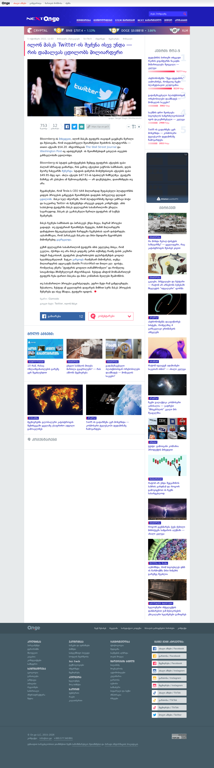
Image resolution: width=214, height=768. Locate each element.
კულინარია (115, 676)
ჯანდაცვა (31, 680)
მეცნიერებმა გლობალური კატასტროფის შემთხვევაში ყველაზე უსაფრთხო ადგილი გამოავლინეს (56, 408)
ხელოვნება (74, 681)
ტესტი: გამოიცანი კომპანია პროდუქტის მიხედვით (167, 434)
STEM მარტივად (125, 20)
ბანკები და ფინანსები (79, 645)
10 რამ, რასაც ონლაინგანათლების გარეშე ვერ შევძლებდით (47, 356)
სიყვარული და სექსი (120, 691)
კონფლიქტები (34, 660)
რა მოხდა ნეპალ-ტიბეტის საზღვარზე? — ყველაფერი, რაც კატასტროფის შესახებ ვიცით (167, 231)
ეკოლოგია (32, 672)
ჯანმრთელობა (120, 641)
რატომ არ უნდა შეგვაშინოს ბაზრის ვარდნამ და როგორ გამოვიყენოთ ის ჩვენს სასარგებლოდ (167, 475)
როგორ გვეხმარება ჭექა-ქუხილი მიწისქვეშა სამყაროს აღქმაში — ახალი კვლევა (167, 517)
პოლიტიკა (34, 641)
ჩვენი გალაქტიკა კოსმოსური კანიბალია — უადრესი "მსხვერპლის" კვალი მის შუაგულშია (167, 394)
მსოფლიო (32, 653)
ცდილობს (46, 199)
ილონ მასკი (70, 303)
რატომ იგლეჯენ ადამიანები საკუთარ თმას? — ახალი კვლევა (167, 354)
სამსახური (115, 687)
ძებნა (68, 3)
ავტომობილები (117, 672)
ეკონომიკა (76, 641)
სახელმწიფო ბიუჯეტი (79, 653)
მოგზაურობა (116, 668)
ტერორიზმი (33, 649)
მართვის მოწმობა (53, 3)
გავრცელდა (64, 239)
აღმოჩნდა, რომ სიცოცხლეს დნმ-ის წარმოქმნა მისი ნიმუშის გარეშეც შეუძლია (167, 557)
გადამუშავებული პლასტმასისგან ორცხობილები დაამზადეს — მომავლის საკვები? (125, 358)
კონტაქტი (182, 628)
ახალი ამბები (19, 3)
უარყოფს (78, 259)
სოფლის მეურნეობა (79, 656)
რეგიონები (32, 687)
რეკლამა (113, 628)
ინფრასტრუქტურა (36, 695)
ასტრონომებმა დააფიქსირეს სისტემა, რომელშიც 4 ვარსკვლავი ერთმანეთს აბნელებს (167, 314)
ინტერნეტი (100, 39)
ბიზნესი (72, 649)
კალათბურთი (75, 700)
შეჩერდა (67, 171)
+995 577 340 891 (63, 738)
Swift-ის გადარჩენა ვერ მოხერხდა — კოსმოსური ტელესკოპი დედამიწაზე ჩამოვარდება (115, 408)
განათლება (32, 676)
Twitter (59, 303)
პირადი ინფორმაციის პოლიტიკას (121, 744)
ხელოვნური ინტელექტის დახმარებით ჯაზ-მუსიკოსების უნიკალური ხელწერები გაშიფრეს (167, 597)
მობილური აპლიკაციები (68, 39)
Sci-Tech (87, 39)
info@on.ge (45, 738)
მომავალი (127, 39)
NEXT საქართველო (150, 20)
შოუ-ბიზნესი (75, 684)
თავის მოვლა (117, 656)
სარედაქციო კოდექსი (131, 628)
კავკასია (31, 656)
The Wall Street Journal (101, 147)
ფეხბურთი (74, 693)
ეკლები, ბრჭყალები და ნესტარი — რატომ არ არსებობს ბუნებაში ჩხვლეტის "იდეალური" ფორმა (167, 271)
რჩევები (114, 698)
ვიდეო (168, 20)
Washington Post (51, 151)
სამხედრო (32, 664)
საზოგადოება (36, 668)
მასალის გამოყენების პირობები (160, 628)
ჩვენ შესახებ (100, 628)
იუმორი (114, 683)
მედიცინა (114, 649)
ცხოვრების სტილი (122, 661)
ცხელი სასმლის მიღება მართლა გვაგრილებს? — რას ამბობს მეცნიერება (86, 356)
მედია (30, 698)
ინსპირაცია (115, 695)
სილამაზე (115, 665)
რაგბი (72, 697)
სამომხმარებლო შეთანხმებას (86, 744)
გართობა (115, 680)
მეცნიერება (84, 20)
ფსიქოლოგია (117, 645)
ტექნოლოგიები (102, 20)
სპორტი (74, 689)
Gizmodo (53, 298)
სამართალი (33, 691)
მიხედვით (65, 138)
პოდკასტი (181, 20)
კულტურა (75, 677)
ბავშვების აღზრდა (119, 653)
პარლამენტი (33, 645)
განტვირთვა (35, 3)
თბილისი (31, 683)
